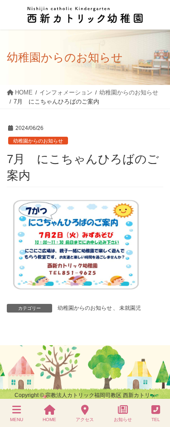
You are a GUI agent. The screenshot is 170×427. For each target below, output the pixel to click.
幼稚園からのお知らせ (38, 141)
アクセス (85, 419)
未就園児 (130, 308)
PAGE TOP (155, 386)
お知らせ (123, 419)
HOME (49, 419)
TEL (155, 419)
